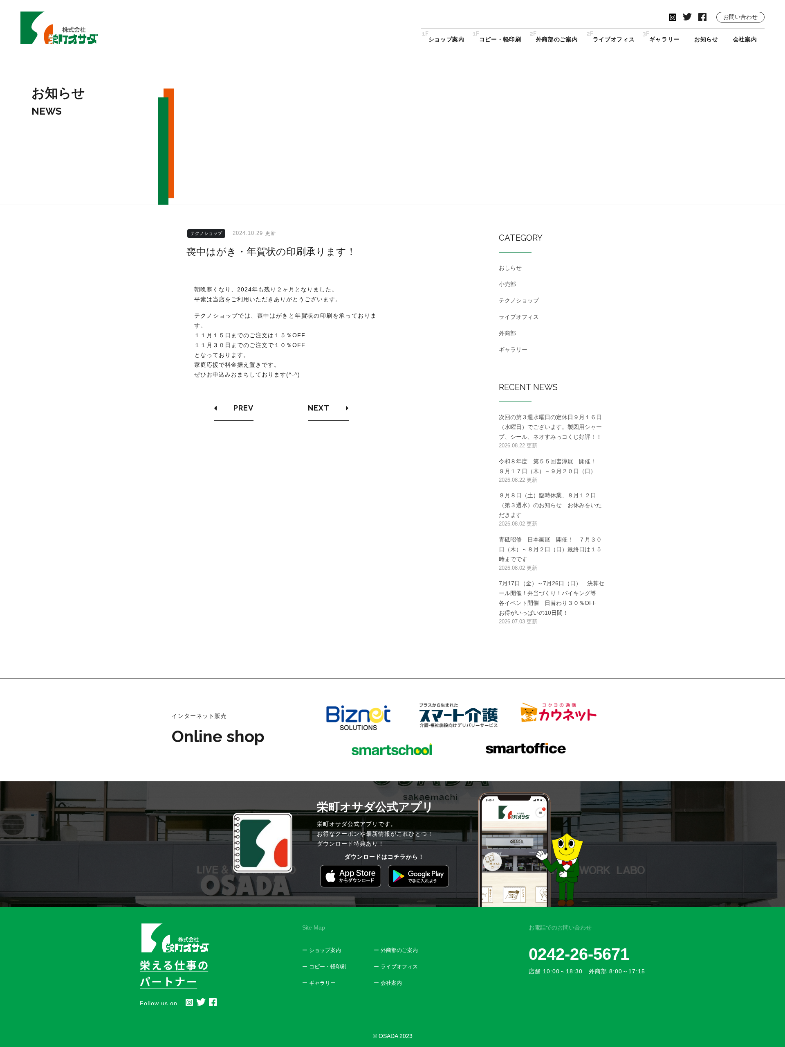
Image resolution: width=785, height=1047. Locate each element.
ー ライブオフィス (396, 967)
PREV (243, 408)
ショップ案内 (446, 39)
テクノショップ (206, 233)
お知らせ (706, 39)
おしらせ (510, 267)
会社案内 (745, 39)
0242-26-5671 (579, 954)
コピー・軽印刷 (500, 39)
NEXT (319, 408)
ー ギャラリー (319, 983)
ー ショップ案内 (321, 950)
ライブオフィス (614, 39)
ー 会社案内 (388, 983)
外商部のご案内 (557, 39)
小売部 (507, 284)
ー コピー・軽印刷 (324, 967)
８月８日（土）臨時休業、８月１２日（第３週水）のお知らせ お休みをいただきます (550, 505)
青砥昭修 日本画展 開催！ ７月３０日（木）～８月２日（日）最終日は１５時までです (550, 549)
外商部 (507, 333)
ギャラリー (664, 39)
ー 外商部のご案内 (396, 950)
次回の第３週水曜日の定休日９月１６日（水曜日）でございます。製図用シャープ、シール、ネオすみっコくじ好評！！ (550, 427)
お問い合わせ (740, 17)
